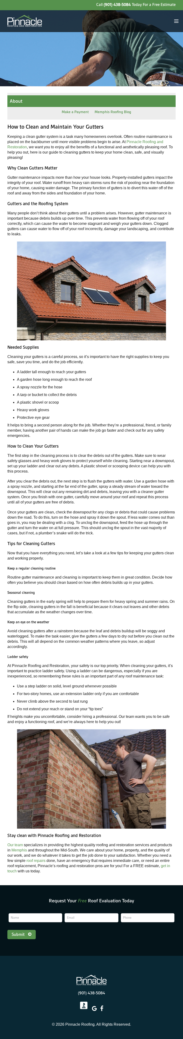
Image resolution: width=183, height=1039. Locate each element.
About (16, 101)
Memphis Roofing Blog (113, 112)
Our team (15, 845)
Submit (18, 934)
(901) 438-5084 (117, 4)
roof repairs (36, 861)
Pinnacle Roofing (91, 980)
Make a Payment (75, 112)
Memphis (19, 850)
